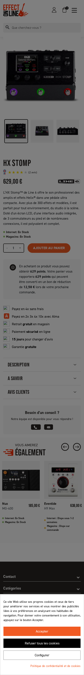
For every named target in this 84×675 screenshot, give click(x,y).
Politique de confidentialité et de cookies (55, 666)
